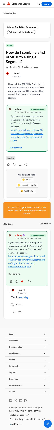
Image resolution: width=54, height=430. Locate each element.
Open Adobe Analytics (23, 32)
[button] (15, 67)
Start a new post (30, 210)
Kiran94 (16, 73)
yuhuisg (18, 109)
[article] (27, 258)
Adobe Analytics (10, 13)
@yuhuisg (23, 297)
